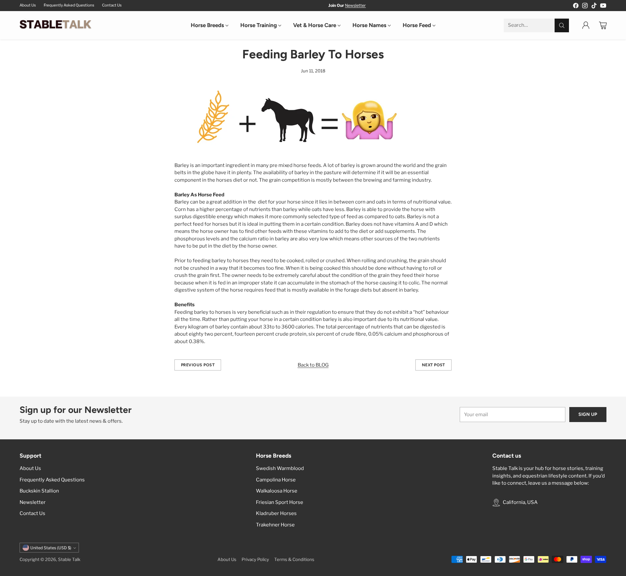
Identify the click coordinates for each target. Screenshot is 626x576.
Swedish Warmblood (280, 468)
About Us (30, 468)
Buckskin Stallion (39, 491)
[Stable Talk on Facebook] (576, 6)
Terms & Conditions (294, 559)
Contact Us (32, 513)
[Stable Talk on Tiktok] (594, 6)
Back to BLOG (313, 365)
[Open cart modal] (603, 25)
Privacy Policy (255, 559)
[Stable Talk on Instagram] (585, 6)
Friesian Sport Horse (279, 502)
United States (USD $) (50, 547)
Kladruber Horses (276, 513)
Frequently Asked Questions (52, 480)
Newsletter (355, 5)
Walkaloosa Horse (276, 491)
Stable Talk (69, 559)
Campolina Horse (276, 480)
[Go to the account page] (586, 25)
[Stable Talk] (55, 25)
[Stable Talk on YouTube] (603, 6)
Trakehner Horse (275, 525)
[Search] (562, 25)
